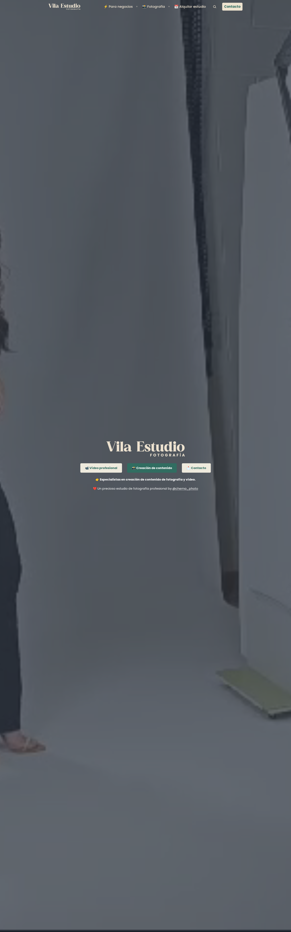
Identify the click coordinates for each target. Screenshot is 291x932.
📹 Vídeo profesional (101, 468)
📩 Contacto (196, 468)
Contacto (232, 6)
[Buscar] (215, 7)
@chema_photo (185, 488)
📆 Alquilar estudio (190, 6)
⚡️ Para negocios (118, 6)
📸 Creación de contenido (152, 468)
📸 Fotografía (153, 6)
